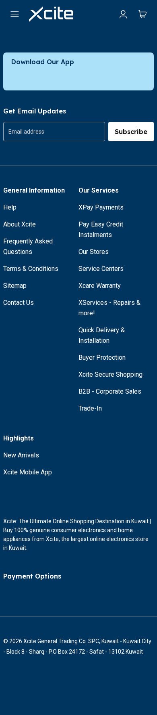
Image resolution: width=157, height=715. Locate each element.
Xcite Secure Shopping (110, 374)
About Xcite (19, 224)
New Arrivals (21, 455)
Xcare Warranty (99, 285)
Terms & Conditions (30, 269)
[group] (54, 131)
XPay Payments (101, 207)
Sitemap (15, 285)
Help (10, 207)
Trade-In (90, 408)
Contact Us (18, 302)
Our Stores (93, 252)
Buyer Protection (102, 357)
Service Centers (101, 269)
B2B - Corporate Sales (109, 391)
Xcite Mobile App (27, 472)
